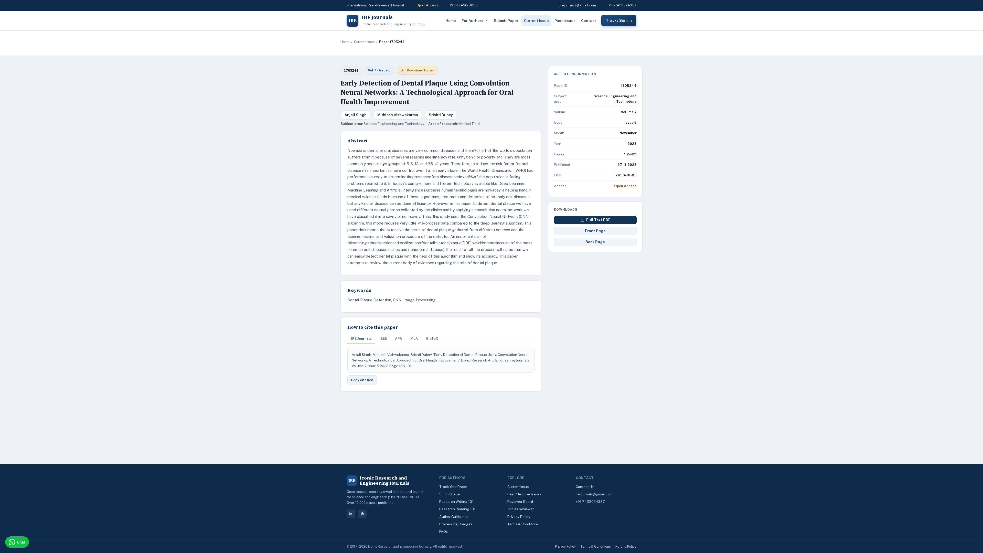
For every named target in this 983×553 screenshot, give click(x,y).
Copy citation (362, 380)
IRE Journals (361, 338)
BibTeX (432, 338)
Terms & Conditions (523, 524)
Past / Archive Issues (524, 494)
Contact (588, 20)
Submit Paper (506, 20)
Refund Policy (625, 546)
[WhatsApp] (362, 513)
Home (450, 20)
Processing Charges (455, 524)
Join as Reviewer (520, 509)
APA (398, 338)
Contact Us (585, 487)
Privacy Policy (518, 517)
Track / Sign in (619, 20)
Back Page (595, 242)
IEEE (383, 338)
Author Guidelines (453, 517)
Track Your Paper (453, 487)
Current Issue (536, 20)
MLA (414, 338)
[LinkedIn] (351, 513)
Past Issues (564, 20)
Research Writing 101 (456, 501)
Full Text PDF (598, 220)
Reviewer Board (520, 501)
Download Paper (420, 70)
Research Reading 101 (457, 509)
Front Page (595, 231)
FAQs (443, 531)
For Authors (472, 20)
